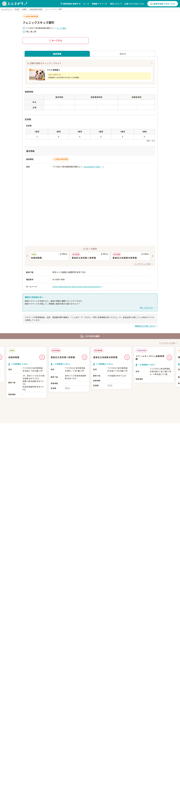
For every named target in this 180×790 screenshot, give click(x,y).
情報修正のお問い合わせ (145, 326)
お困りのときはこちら (134, 3)
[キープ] (42, 357)
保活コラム (115, 3)
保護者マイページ (99, 3)
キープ (86, 3)
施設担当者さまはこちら (164, 3)
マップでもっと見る (142, 263)
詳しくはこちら (146, 307)
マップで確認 (61, 28)
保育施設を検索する (72, 3)
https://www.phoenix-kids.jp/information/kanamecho (76, 286)
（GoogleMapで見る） (92, 166)
